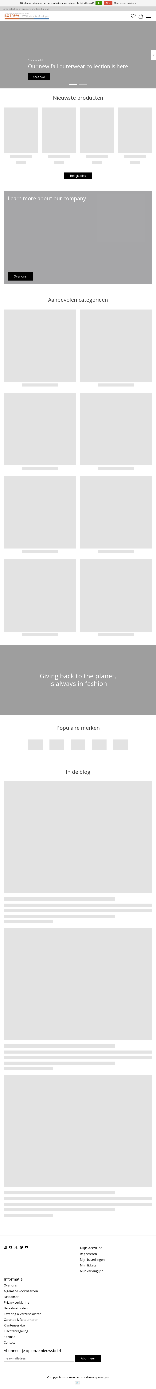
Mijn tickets (88, 1265)
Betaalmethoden (16, 1308)
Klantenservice (14, 1325)
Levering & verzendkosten (22, 1314)
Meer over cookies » (125, 3)
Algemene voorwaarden (21, 1291)
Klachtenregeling (16, 1331)
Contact (9, 1342)
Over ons (10, 1285)
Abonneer (88, 1358)
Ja (99, 3)
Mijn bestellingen (92, 1259)
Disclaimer (11, 1297)
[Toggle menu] (148, 16)
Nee (108, 3)
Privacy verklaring (16, 1302)
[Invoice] (77, 1383)
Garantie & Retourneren (21, 1320)
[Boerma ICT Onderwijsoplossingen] (27, 16)
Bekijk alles (78, 176)
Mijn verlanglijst (91, 1271)
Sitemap (9, 1337)
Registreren (88, 1254)
